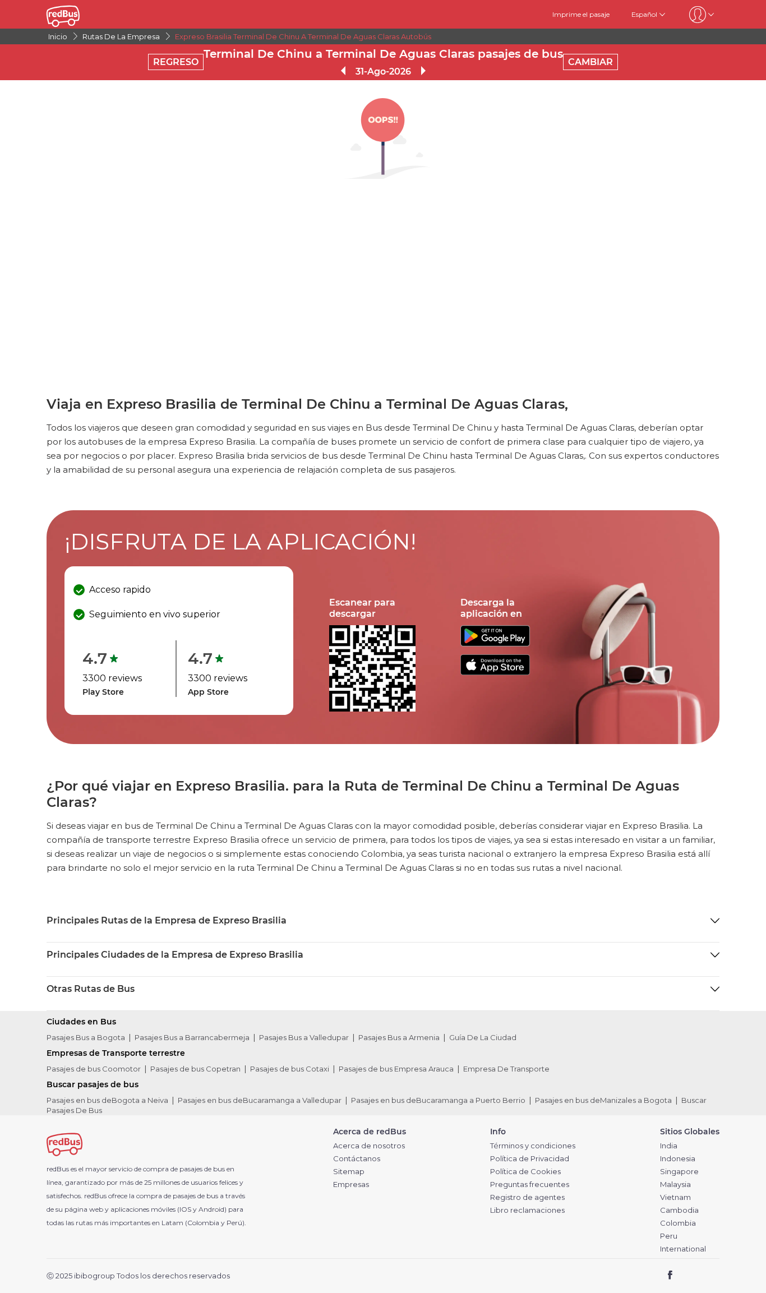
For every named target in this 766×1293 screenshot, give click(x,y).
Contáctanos (356, 1158)
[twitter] (690, 1276)
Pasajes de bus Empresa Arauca (396, 1068)
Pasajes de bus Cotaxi (289, 1068)
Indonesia (677, 1158)
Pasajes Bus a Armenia (399, 1037)
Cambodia (679, 1210)
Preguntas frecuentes (529, 1184)
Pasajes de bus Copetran (195, 1068)
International (683, 1249)
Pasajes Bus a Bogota (86, 1037)
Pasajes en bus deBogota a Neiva (107, 1100)
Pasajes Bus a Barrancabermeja (192, 1037)
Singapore (679, 1171)
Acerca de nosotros (369, 1145)
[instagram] (706, 1276)
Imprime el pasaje (581, 14)
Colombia (678, 1223)
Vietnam (675, 1197)
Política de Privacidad (529, 1158)
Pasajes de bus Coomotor (94, 1068)
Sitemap (348, 1171)
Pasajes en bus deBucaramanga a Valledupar (260, 1100)
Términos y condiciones (532, 1145)
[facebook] (670, 1276)
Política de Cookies (525, 1171)
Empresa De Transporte (506, 1068)
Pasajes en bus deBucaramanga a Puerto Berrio (438, 1100)
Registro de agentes (527, 1197)
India (668, 1145)
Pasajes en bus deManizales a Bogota (603, 1100)
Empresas (351, 1184)
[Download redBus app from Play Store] (495, 643)
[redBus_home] (80, 14)
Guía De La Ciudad (482, 1037)
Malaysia (675, 1184)
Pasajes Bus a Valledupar (304, 1037)
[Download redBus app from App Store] (495, 672)
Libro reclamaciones (527, 1210)
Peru (668, 1236)
